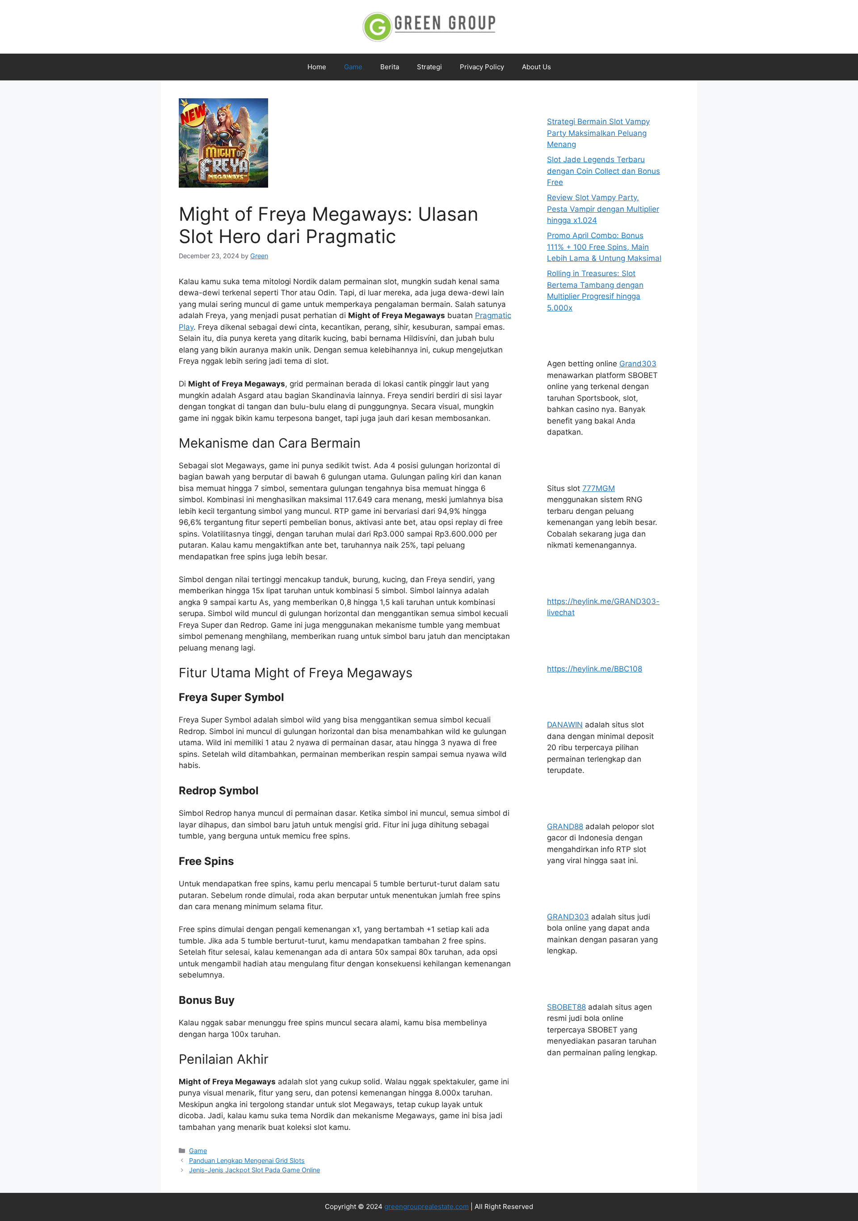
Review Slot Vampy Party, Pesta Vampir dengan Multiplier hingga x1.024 (603, 209)
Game (353, 67)
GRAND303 (568, 916)
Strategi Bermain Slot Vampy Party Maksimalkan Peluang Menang (598, 133)
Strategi (429, 67)
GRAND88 (565, 826)
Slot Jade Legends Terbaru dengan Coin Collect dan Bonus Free (603, 171)
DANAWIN (565, 724)
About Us (536, 67)
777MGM (598, 488)
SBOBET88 (566, 1007)
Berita (389, 67)
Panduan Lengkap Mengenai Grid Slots (247, 1160)
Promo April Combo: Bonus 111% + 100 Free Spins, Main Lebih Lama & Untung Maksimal (604, 247)
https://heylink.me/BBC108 (594, 668)
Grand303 (637, 363)
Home (316, 67)
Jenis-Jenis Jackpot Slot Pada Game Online (254, 1170)
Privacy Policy (482, 67)
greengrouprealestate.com (426, 1206)
